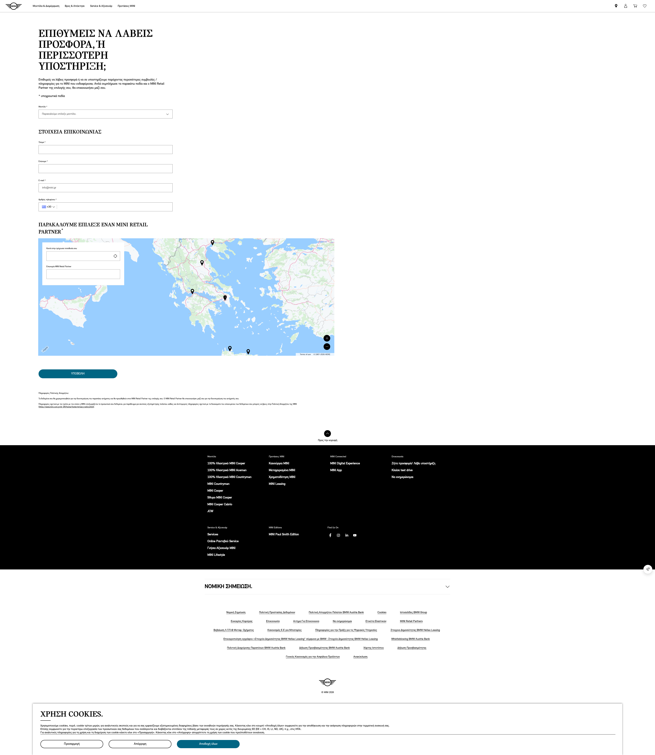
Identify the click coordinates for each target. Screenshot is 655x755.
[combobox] (83, 256)
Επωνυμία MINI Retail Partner (58, 267)
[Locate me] (115, 256)
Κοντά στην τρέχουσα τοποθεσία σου (61, 249)
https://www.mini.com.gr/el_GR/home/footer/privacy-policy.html (66, 407)
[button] (327, 338)
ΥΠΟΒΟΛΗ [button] (78, 373)
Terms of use (305, 354)
